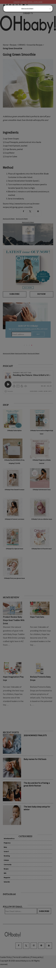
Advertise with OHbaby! (27, 8)
